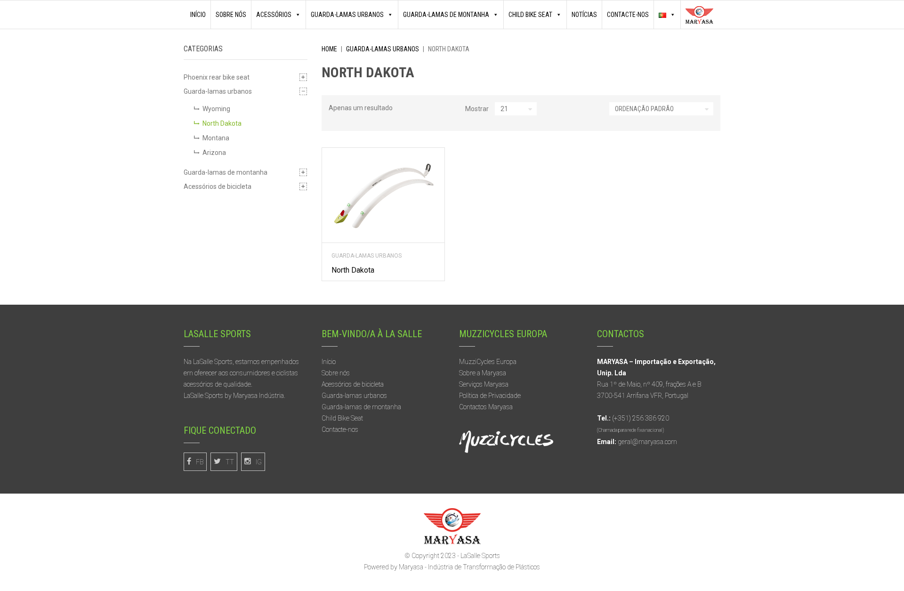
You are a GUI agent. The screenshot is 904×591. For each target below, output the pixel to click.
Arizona (214, 152)
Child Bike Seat (342, 418)
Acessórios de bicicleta (217, 186)
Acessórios (273, 14)
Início (198, 14)
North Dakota (222, 123)
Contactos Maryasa (486, 407)
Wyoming (216, 109)
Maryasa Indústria (258, 395)
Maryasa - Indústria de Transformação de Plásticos (469, 567)
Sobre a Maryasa (482, 373)
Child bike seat (530, 14)
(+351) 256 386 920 (640, 418)
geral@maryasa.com (647, 441)
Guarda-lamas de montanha (446, 14)
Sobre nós (231, 14)
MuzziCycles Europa (488, 361)
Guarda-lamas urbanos (347, 14)
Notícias (584, 14)
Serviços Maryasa (483, 384)
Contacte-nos (628, 14)
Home (329, 49)
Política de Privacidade (490, 395)
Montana (215, 138)
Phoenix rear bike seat (217, 77)
